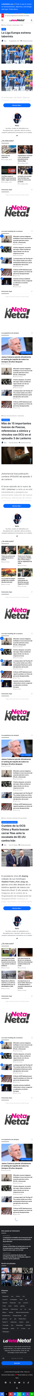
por (11, 1319)
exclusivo (25, 1302)
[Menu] (2, 21)
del (26, 1299)
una (29, 1328)
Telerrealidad (19, 1325)
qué (15, 1319)
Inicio (4, 25)
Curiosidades (13, 1299)
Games (16, 1306)
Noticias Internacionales (22, 1312)
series (27, 1322)
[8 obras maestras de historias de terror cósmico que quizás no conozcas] (28, 1283)
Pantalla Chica (6, 1315)
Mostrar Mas (16, 105)
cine (12, 1296)
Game (10, 1306)
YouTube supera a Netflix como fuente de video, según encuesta (8, 178)
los (25, 1309)
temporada (5, 1328)
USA (21, 25)
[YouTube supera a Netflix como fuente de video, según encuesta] (8, 170)
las (21, 1309)
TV (18, 1328)
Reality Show (22, 1319)
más (30, 1309)
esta (19, 1302)
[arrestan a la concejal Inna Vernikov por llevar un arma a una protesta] (25, 170)
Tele (12, 1325)
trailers (12, 1328)
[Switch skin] (32, 21)
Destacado (13, 1302)
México (4, 1312)
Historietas (5, 1309)
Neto (5, 41)
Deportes (4, 1302)
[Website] (17, 135)
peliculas (4, 1319)
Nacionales (16, 25)
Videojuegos (5, 1331)
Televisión (28, 1325)
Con (24, 1296)
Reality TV (5, 1322)
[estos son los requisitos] (8, 149)
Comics (18, 1296)
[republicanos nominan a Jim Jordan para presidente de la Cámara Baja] (25, 149)
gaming (22, 1306)
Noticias (9, 25)
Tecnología (5, 1325)
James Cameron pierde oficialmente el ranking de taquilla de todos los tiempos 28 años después (16, 359)
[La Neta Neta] (17, 20)
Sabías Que (14, 1322)
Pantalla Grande (17, 1315)
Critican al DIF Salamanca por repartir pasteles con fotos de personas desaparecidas (22, 271)
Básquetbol (5, 1296)
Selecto (21, 1322)
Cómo (21, 1299)
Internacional (14, 1309)
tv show (23, 1328)
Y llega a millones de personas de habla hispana (17, 195)
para (25, 1315)
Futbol (4, 1306)
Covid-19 (4, 1299)
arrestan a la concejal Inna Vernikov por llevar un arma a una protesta (24, 178)
